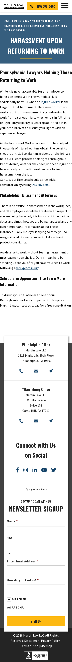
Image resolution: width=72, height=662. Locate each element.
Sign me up (19, 598)
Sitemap (46, 646)
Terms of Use (29, 646)
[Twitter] (53, 470)
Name (12, 521)
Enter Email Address (22, 561)
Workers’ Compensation (45, 20)
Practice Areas (20, 20)
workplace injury (27, 268)
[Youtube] (44, 470)
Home (6, 20)
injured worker (50, 102)
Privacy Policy (50, 641)
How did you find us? (23, 580)
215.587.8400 (40, 185)
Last (9, 553)
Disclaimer (31, 641)
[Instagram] (25, 470)
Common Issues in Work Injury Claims (24, 26)
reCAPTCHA (15, 607)
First (9, 537)
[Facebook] (17, 470)
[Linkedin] (34, 470)
